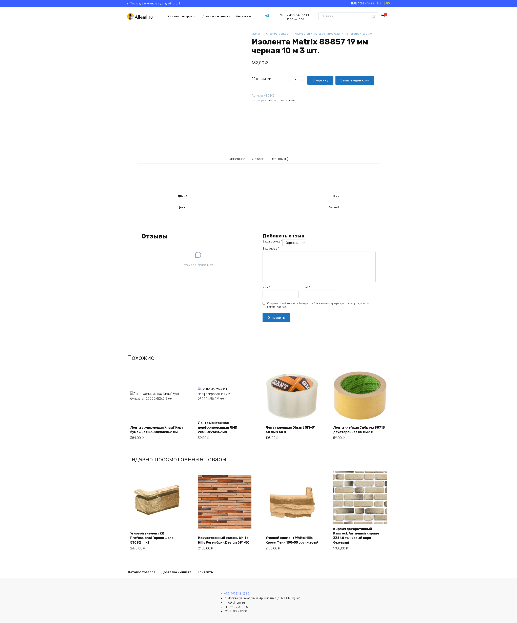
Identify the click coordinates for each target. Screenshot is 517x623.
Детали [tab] (258, 159)
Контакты (243, 16)
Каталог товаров (180, 16)
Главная (256, 33)
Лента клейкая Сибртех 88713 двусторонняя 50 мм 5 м (359, 430)
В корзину (320, 80)
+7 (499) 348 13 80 (377, 3)
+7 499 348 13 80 (297, 17)
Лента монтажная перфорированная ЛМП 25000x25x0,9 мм (217, 427)
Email (305, 287)
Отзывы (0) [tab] (279, 159)
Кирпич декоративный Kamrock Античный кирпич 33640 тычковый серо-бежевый (356, 535)
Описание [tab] (237, 159)
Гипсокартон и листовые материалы (316, 33)
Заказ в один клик (354, 80)
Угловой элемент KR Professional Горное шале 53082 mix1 (151, 537)
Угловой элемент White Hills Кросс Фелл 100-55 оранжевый (292, 540)
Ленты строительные (358, 33)
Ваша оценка (272, 241)
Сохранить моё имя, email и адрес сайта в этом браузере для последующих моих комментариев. (318, 305)
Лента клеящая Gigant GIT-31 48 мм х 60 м (290, 430)
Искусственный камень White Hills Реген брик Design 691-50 (223, 540)
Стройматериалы (277, 33)
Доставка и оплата (216, 16)
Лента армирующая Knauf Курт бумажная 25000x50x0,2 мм (156, 430)
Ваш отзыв (271, 248)
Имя (266, 287)
